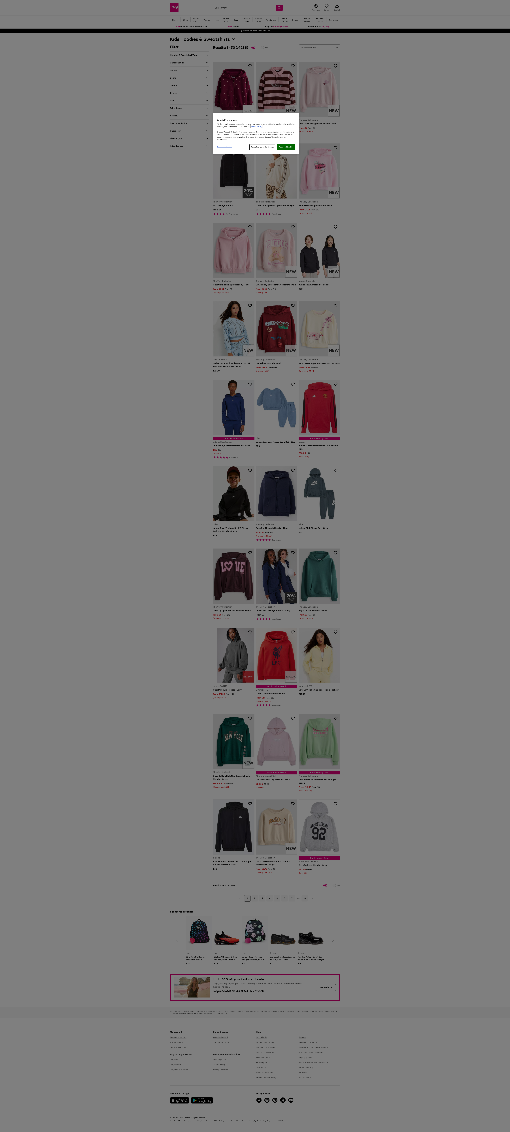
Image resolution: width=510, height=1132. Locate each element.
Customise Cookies (224, 147)
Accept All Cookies (286, 147)
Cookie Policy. (256, 126)
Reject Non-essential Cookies (262, 147)
